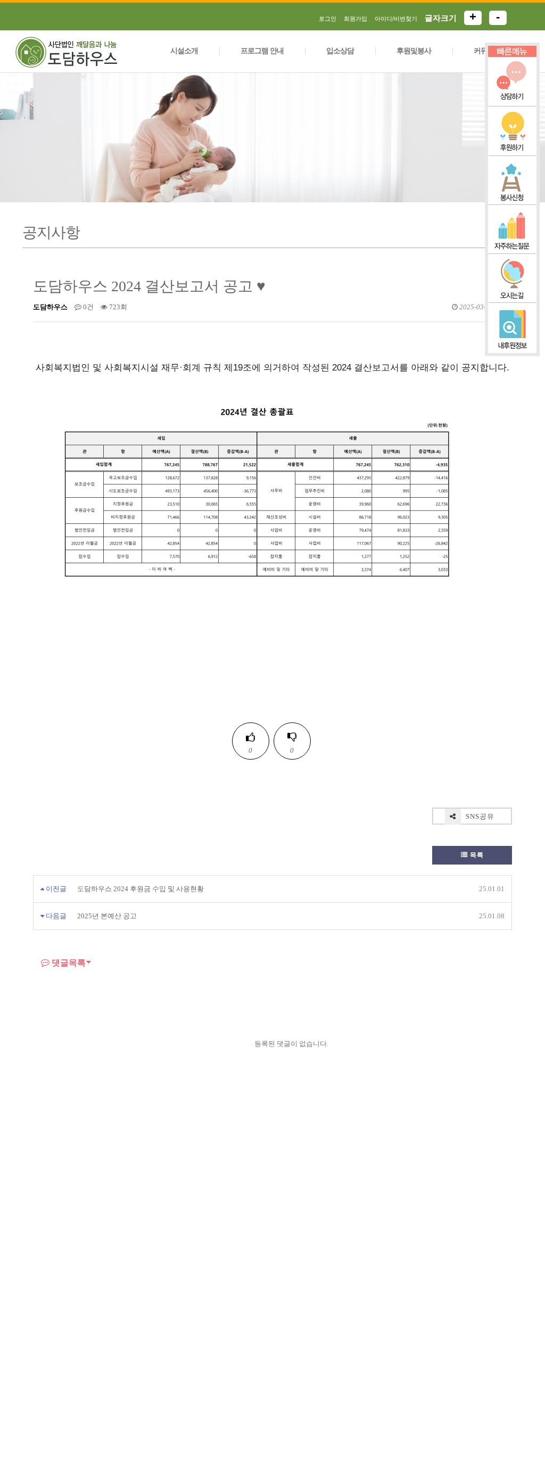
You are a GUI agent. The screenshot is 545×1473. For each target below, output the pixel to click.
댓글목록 (67, 963)
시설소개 (184, 51)
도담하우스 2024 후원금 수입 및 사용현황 (140, 889)
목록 (476, 855)
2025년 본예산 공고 (107, 916)
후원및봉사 (414, 51)
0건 (87, 307)
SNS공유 (479, 816)
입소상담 (340, 51)
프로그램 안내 (262, 51)
